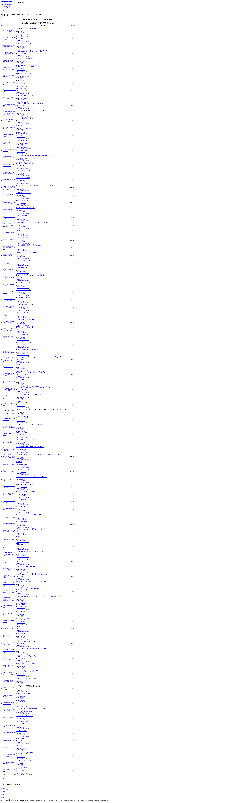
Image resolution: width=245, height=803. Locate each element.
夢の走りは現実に (22, 133)
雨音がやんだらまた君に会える (27, 252)
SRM (22, 576)
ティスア (23, 337)
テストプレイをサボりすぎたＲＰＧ (28, 349)
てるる (22, 255)
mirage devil (20, 738)
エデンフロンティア (23, 238)
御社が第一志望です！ (23, 125)
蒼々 (22, 38)
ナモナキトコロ (24, 143)
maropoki (23, 367)
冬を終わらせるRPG (23, 619)
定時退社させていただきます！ (27, 439)
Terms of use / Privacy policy (6, 789)
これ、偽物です (21, 604)
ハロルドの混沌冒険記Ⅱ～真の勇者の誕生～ (31, 551)
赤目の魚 (23, 300)
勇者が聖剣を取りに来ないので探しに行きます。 (33, 223)
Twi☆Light (23, 359)
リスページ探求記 (22, 267)
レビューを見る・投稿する (23, 34)
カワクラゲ (23, 218)
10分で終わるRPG (22, 215)
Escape (8, 4)
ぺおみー (23, 247)
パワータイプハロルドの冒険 (26, 641)
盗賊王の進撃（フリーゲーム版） (27, 200)
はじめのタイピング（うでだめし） (28, 589)
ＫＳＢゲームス (24, 352)
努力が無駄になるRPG (23, 342)
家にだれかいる (21, 402)
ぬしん (22, 68)
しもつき (23, 733)
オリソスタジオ (24, 748)
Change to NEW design (5, 799)
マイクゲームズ (24, 285)
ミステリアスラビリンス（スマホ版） (29, 514)
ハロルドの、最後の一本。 (25, 305)
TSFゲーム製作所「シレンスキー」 (29, 158)
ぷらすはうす (24, 292)
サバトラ (23, 113)
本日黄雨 (23, 180)
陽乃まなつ (23, 696)
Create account (6, 10)
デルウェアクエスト (23, 282)
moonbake (23, 628)
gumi (22, 419)
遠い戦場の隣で (21, 768)
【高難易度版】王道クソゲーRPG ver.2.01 (30, 103)
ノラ (22, 502)
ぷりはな (23, 531)
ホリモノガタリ (21, 140)
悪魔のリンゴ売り (22, 432)
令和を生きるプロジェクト (27, 711)
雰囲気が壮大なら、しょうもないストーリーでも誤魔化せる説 (38, 596)
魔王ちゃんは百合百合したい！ (27, 297)
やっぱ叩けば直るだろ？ (24, 716)
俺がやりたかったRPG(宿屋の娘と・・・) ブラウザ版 (34, 185)
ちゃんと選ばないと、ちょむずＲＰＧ (29, 424)
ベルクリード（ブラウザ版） (26, 492)
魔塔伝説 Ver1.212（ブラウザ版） (27, 43)
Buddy (18, 626)
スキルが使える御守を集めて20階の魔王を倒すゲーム (35, 387)
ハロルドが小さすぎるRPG (25, 319)
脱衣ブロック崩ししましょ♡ (26, 163)
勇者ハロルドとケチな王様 (25, 663)
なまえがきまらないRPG (24, 753)
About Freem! (3, 792)
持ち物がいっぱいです (24, 499)
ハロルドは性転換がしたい (25, 118)
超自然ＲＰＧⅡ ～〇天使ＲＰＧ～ (28, 66)
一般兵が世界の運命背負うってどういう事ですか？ (34, 110)
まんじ (22, 382)
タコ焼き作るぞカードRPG (25, 701)
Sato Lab (23, 591)
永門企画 (23, 105)
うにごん (23, 210)
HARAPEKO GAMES (26, 128)
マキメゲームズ (24, 442)
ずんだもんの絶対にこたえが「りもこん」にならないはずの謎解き (39, 454)
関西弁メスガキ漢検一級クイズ (27, 327)
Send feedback (3, 797)
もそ (22, 651)
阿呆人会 (23, 666)
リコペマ (23, 262)
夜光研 (22, 173)
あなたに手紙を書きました (25, 208)
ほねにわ (23, 479)
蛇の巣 (18, 364)
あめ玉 (22, 614)
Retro (11, 4)
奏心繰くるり (24, 621)
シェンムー (23, 83)
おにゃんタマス (24, 46)
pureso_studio (24, 703)
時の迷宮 (19, 745)
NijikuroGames (24, 98)
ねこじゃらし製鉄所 (25, 374)
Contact (2, 794)
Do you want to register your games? (8, 795)
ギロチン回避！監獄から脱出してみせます (31, 245)
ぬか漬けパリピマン (25, 307)
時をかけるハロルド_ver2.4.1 (26, 58)
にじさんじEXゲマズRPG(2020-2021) (28, 394)
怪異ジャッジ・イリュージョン (27, 656)
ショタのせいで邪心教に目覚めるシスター (31, 648)
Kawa (22, 135)
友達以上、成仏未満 (23, 693)
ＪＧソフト (23, 53)
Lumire (22, 726)
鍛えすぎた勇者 (21, 521)
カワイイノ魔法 (21, 507)
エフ (22, 31)
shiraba (22, 740)
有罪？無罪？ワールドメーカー (27, 170)
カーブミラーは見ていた (24, 95)
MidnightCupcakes (25, 76)
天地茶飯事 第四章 (23, 178)
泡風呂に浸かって (22, 334)
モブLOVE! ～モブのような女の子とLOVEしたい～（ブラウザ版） (39, 357)
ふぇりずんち (24, 606)
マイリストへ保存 (21, 32)
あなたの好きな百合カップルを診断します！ (31, 275)
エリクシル (23, 203)
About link (3, 791)
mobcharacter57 (24, 90)
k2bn (22, 539)
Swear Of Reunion (21, 88)
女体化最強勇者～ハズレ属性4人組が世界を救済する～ (35, 155)
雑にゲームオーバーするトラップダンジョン (32, 574)
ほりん (22, 584)
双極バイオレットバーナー (25, 566)
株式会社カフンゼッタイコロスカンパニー (31, 581)
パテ (22, 195)
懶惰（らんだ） (24, 457)
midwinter (23, 404)
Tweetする (3, 788)
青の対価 (19, 230)
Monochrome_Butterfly (23, 290)
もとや (22, 755)
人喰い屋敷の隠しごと (24, 148)
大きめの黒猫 (24, 61)
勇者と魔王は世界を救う (24, 484)
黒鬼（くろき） (24, 188)
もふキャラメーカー (23, 312)
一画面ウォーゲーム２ (23, 193)
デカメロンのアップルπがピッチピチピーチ (31, 477)
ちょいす (23, 427)
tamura (22, 270)
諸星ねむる (23, 472)
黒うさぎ (23, 636)
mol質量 (23, 509)
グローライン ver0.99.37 (24, 36)
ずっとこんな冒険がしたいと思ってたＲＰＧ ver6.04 (34, 51)
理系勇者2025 (20, 633)
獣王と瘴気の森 (21, 731)
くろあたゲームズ (25, 397)
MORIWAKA (24, 487)
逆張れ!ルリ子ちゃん (23, 469)
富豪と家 (19, 462)
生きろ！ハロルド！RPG (24, 417)
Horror (5, 4)
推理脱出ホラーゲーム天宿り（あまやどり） (31, 529)
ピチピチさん (24, 322)
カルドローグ (20, 379)
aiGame (22, 165)
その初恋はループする (24, 760)
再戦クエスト (20, 544)
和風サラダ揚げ (24, 389)
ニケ (22, 763)
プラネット (23, 233)
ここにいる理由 (21, 723)
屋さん (22, 681)
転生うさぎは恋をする (24, 73)
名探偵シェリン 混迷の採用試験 (27, 678)
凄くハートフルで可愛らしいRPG (27, 671)
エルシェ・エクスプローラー (26, 28)
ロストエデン (20, 81)
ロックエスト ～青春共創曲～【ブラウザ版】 (32, 708)
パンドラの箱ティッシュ (24, 260)
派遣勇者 (19, 536)
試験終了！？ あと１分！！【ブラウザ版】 (31, 372)
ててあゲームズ (24, 464)
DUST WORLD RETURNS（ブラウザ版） (30, 447)
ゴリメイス (23, 546)
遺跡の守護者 (20, 611)
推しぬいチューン (22, 559)
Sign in (4, 12)
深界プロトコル (24, 150)
